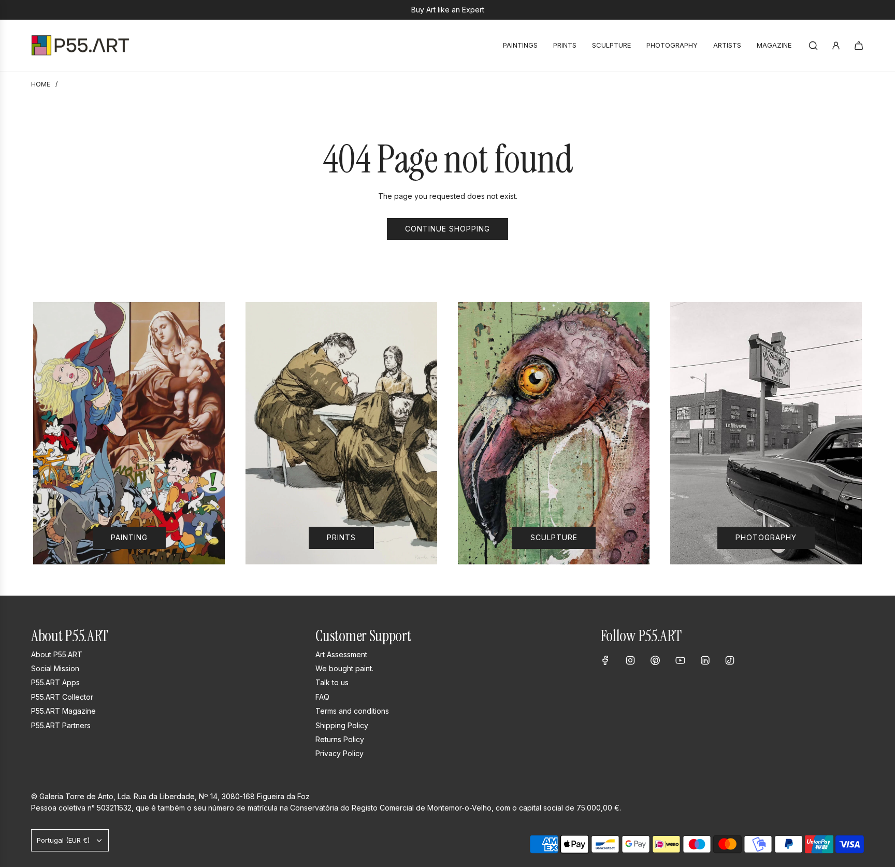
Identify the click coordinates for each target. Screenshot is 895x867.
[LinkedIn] (705, 660)
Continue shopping (447, 228)
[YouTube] (680, 660)
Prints (341, 537)
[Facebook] (605, 660)
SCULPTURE (554, 537)
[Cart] (858, 45)
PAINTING (129, 537)
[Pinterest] (655, 660)
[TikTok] (729, 660)
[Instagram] (630, 660)
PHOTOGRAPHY (766, 537)
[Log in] (836, 45)
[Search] (813, 45)
